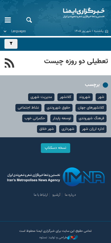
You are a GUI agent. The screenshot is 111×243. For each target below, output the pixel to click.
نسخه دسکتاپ (55, 148)
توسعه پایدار (62, 118)
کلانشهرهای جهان (91, 108)
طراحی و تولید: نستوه (53, 237)
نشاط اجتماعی (28, 108)
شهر (101, 97)
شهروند (84, 97)
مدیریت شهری (41, 97)
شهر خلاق (46, 129)
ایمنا (74, 13)
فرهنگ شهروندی (91, 118)
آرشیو (56, 195)
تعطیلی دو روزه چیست (76, 61)
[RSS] (9, 63)
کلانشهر (65, 97)
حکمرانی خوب (35, 118)
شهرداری (68, 129)
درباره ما (70, 195)
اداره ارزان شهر (93, 129)
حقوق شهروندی (58, 108)
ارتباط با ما (41, 195)
